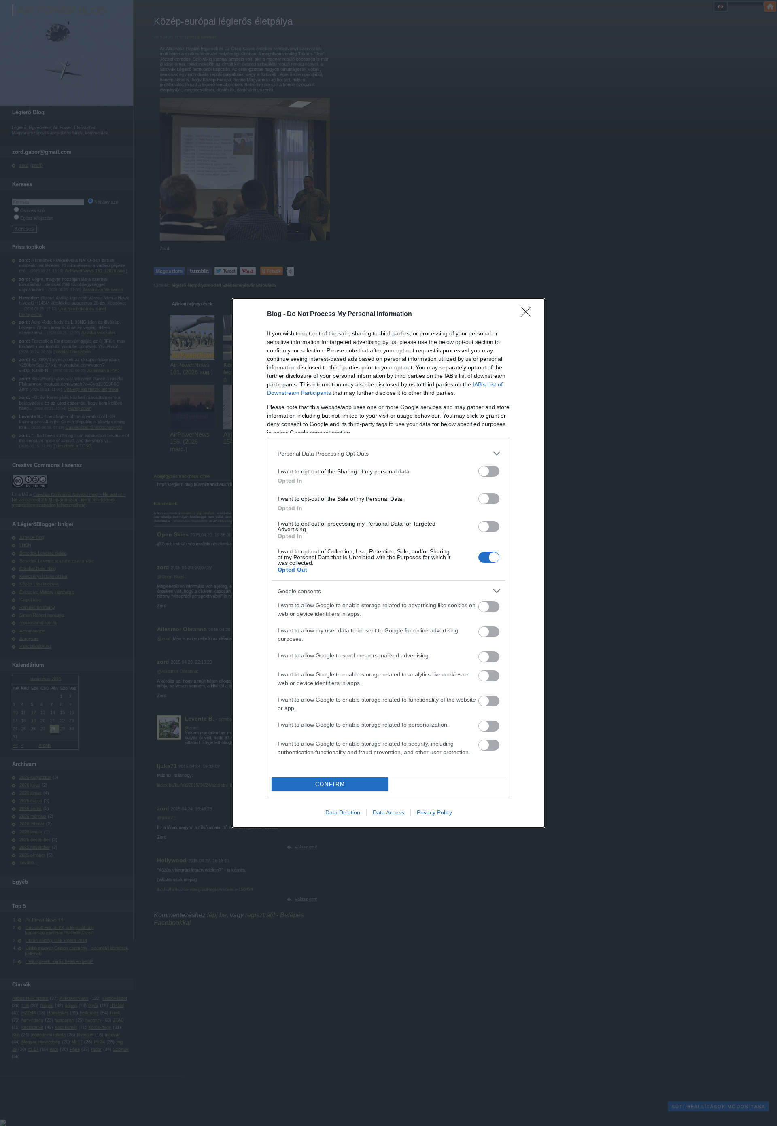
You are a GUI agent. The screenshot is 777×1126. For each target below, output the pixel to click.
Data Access (388, 812)
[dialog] (388, 563)
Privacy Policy (434, 812)
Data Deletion (342, 812)
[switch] (488, 471)
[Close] (528, 314)
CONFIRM (330, 784)
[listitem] (388, 453)
